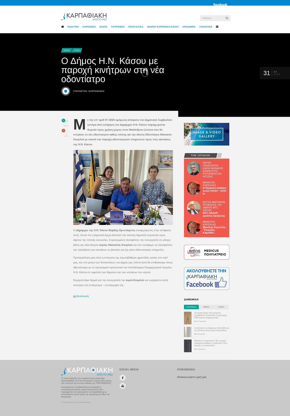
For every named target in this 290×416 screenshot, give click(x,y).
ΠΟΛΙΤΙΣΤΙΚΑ (135, 27)
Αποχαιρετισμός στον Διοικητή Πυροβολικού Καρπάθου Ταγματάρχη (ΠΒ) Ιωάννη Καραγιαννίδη (210, 315)
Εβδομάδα (191, 307)
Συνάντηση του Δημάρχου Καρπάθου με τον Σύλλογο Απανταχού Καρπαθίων (211, 329)
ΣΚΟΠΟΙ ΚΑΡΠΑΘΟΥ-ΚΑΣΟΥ (163, 27)
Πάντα (221, 307)
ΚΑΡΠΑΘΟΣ (89, 27)
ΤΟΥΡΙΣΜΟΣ (118, 27)
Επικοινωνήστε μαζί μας (192, 377)
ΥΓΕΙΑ (76, 50)
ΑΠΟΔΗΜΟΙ (189, 27)
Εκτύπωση (82, 296)
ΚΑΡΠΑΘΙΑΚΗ (96, 91)
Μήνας (206, 307)
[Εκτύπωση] (74, 296)
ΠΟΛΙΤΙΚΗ (73, 27)
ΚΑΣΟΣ (103, 27)
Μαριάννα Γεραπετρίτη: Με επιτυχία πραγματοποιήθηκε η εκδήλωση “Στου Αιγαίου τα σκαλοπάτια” (210, 343)
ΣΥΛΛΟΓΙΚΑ (205, 27)
